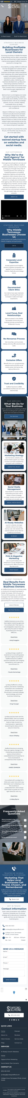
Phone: (5, 963)
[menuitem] (7, 1031)
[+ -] (14, 994)
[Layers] (26, 989)
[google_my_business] (19, 1020)
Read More (14, 637)
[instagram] (12, 1020)
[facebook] (9, 1020)
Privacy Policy (6, 1093)
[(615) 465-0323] (2, 6)
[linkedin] (16, 1020)
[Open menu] (25, 6)
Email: (5, 957)
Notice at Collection (15, 1094)
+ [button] (2, 989)
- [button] (2, 991)
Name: (5, 951)
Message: (6, 969)
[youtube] (14, 1020)
